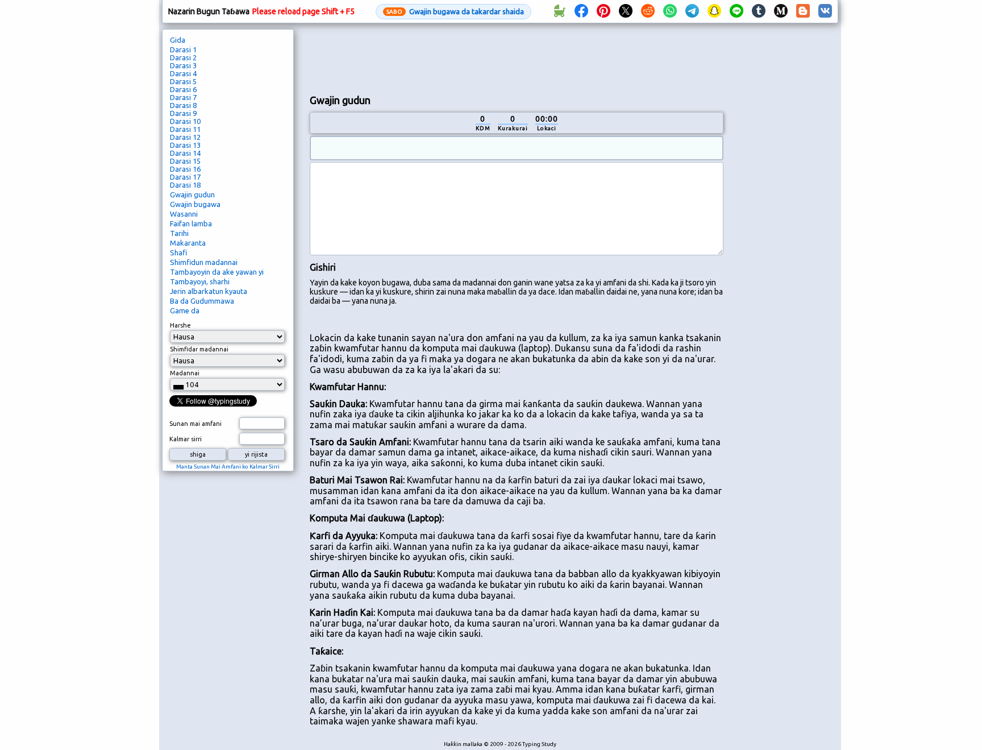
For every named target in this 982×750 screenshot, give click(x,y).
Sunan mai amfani (195, 423)
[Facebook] (581, 11)
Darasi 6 (183, 89)
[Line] (736, 11)
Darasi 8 (183, 105)
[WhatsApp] (670, 11)
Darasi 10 (185, 121)
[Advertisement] (516, 57)
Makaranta (188, 243)
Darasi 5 (183, 81)
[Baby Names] (559, 11)
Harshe (180, 325)
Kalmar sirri (185, 439)
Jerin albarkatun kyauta (208, 291)
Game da (184, 310)
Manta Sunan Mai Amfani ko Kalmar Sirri (228, 466)
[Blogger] (803, 11)
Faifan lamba (191, 223)
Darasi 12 (185, 137)
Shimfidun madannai (204, 262)
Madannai (184, 373)
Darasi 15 (185, 161)
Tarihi (179, 233)
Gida (177, 40)
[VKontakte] (825, 11)
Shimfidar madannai (199, 349)
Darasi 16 (185, 169)
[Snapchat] (714, 11)
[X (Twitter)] (626, 11)
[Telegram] (692, 11)
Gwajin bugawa (195, 204)
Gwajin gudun (192, 194)
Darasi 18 (185, 185)
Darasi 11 (185, 129)
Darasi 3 (183, 65)
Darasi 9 (183, 113)
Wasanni (184, 214)
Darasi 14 (185, 153)
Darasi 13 (185, 145)
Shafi (178, 252)
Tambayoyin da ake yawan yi (217, 272)
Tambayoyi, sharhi (200, 281)
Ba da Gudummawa (202, 301)
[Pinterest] (603, 11)
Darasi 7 (183, 97)
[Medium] (781, 11)
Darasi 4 (183, 73)
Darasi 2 (183, 57)
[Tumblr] (758, 11)
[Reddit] (648, 11)
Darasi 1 (183, 49)
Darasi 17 (185, 177)
